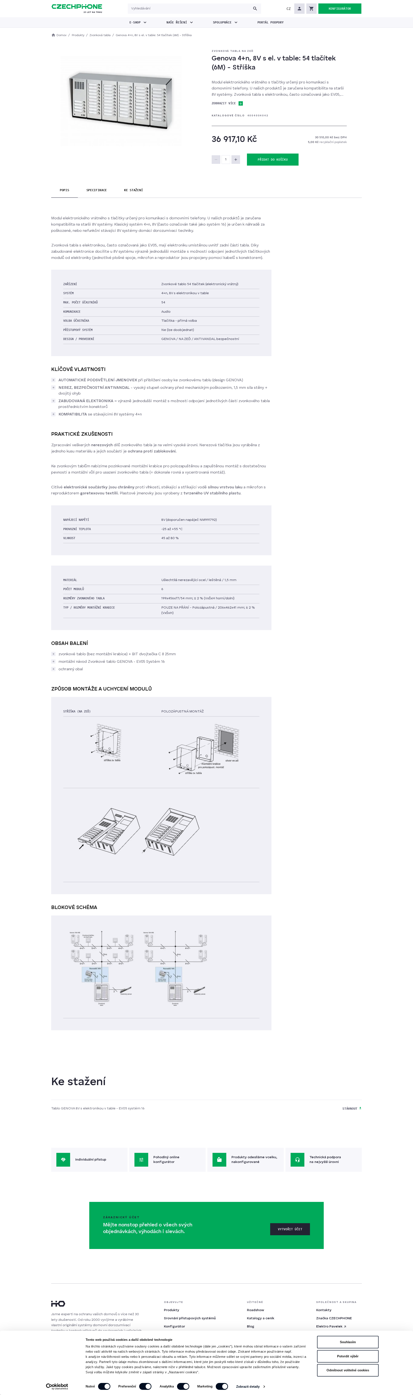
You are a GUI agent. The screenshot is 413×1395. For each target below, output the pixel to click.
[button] (289, 8)
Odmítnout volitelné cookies (348, 1370)
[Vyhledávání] (255, 8)
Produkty (171, 1310)
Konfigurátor (174, 1326)
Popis (64, 190)
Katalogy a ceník (260, 1318)
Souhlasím (348, 1342)
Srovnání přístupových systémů (190, 1318)
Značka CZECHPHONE (334, 1318)
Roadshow (255, 1310)
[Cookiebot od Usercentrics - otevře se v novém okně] (57, 1386)
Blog (250, 1326)
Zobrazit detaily (248, 1386)
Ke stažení (133, 190)
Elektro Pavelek (329, 1326)
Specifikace (96, 190)
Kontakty (323, 1310)
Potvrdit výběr (348, 1356)
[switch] (145, 1386)
